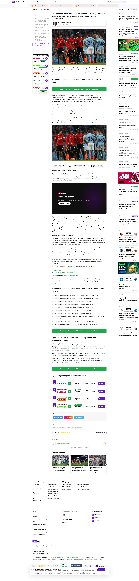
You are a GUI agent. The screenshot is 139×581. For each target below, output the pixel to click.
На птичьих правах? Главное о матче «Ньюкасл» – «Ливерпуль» (96, 470)
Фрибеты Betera (52, 486)
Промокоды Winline (53, 491)
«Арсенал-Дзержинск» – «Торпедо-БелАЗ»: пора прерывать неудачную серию (128, 298)
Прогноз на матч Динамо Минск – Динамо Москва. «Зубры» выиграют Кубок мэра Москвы (128, 316)
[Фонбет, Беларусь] (36, 51)
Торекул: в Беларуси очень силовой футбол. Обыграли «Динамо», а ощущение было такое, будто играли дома (128, 222)
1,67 (54, 350)
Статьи (39, 1)
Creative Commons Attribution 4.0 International (68, 557)
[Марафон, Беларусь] (36, 81)
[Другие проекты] (16, 2)
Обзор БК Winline (66, 486)
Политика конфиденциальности (40, 524)
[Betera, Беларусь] (36, 59)
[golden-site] (41, 565)
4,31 (68, 350)
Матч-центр (26, 1)
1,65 (104, 353)
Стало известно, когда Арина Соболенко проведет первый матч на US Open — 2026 (128, 83)
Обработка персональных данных (41, 532)
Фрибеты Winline (36, 500)
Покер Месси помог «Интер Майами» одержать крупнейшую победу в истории (128, 58)
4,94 (77, 348)
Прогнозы (45, 1)
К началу (37, 14)
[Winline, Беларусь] (36, 66)
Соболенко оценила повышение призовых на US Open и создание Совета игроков (127, 138)
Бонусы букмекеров (39, 482)
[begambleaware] (76, 565)
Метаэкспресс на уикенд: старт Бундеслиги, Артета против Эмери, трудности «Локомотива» (79, 470)
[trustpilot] (64, 565)
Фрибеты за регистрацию (35, 492)
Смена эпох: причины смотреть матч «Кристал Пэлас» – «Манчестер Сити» (60, 470)
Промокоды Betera (53, 489)
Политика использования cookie (40, 529)
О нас (34, 513)
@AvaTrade (57, 270)
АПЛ (53, 428)
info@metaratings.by (42, 553)
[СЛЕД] (106, 465)
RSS (33, 521)
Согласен (101, 569)
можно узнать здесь (88, 122)
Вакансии (34, 516)
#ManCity (56, 272)
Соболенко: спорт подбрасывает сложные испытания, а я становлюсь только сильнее (127, 152)
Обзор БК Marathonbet (83, 484)
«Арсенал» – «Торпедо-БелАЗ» (86, 5)
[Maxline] (36, 74)
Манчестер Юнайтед (63, 428)
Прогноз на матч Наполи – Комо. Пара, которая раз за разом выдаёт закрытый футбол (127, 285)
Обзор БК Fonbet (66, 484)
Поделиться (99, 432)
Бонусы (51, 1)
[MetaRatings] (37, 541)
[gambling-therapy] (88, 565)
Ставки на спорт (74, 1)
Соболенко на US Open (40, 5)
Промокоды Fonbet (53, 496)
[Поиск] (108, 2)
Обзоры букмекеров (68, 482)
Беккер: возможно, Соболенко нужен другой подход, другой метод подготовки (128, 165)
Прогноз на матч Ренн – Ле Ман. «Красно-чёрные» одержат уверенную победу (127, 239)
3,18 (73, 360)
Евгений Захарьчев (64, 22)
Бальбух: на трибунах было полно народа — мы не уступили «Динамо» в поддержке (127, 207)
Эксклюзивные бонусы (21, 5)
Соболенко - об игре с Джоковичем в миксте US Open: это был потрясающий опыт (128, 124)
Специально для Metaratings (40, 519)
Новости (33, 1)
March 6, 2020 (74, 275)
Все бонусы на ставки (53, 498)
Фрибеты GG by (52, 484)
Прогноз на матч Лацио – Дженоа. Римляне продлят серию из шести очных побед (128, 333)
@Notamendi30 (69, 266)
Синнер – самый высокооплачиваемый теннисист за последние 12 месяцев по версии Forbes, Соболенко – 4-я (127, 110)
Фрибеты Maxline (37, 498)
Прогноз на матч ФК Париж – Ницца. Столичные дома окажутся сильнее (127, 256)
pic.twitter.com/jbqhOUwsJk (68, 272)
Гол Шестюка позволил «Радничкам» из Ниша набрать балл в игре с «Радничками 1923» (128, 192)
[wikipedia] (53, 565)
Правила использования (38, 526)
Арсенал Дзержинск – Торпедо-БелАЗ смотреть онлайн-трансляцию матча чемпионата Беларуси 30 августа (128, 32)
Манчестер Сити (77, 428)
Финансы (64, 522)
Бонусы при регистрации (35, 485)
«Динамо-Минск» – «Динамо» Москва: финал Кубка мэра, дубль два (128, 95)
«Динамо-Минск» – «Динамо (109, 5)
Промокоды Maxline (53, 493)
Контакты (34, 511)
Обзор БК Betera (66, 489)
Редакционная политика (38, 534)
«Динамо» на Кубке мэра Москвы (62, 5)
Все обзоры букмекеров (83, 489)
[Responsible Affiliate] (100, 566)
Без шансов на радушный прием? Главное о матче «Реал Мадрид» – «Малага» (128, 18)
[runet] (34, 565)
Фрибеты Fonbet (36, 495)
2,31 (89, 355)
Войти (124, 1)
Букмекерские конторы (61, 1)
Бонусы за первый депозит (37, 489)
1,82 (82, 362)
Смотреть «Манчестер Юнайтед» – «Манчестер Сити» (79, 89)
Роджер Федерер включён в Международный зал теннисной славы (127, 70)
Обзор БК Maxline (82, 486)
